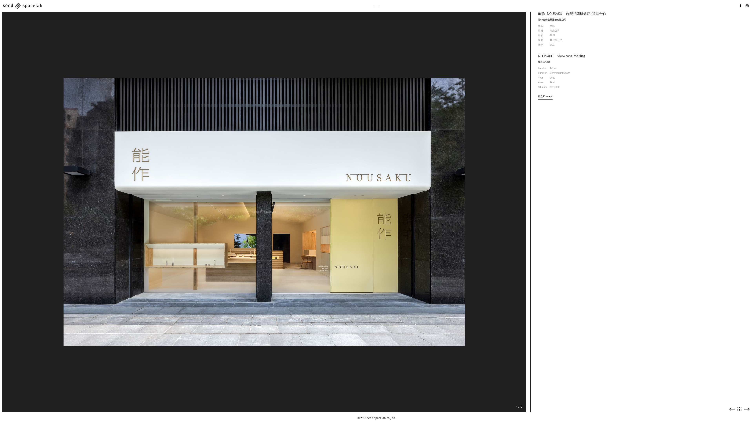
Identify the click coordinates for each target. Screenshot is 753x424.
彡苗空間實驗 (22, 6)
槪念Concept (545, 96)
